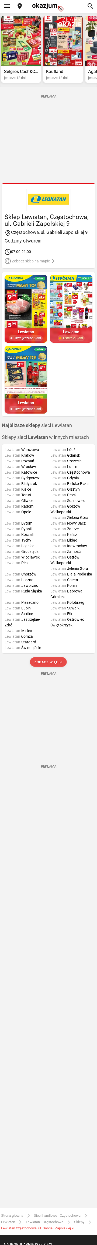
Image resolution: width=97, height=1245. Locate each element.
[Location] (20, 6)
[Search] (90, 6)
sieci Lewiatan (37, 425)
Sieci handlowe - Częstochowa (57, 1215)
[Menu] (7, 6)
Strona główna (12, 1215)
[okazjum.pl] (48, 7)
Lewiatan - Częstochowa (44, 1222)
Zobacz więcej (48, 662)
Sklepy (79, 1222)
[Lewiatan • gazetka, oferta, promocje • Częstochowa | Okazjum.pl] (48, 200)
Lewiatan (8, 1222)
